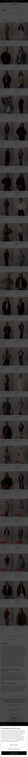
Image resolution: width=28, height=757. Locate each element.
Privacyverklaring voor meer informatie (9, 741)
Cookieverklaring (20, 739)
